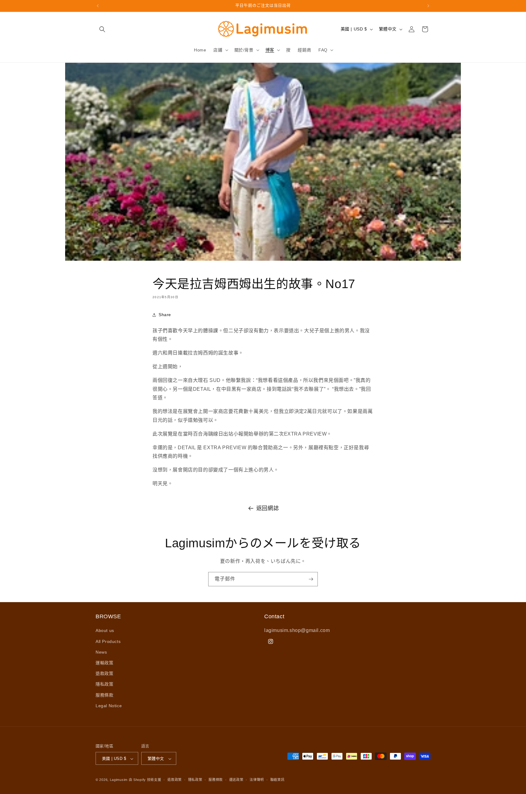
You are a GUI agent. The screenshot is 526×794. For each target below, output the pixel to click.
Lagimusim (119, 780)
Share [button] (165, 314)
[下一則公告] (428, 6)
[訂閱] (310, 579)
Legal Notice (109, 705)
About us (105, 630)
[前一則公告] (97, 6)
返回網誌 (267, 508)
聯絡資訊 (277, 780)
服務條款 (104, 695)
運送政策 (236, 780)
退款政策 (104, 673)
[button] (102, 29)
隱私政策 (104, 684)
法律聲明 (257, 780)
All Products (108, 641)
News (101, 652)
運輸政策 (104, 662)
